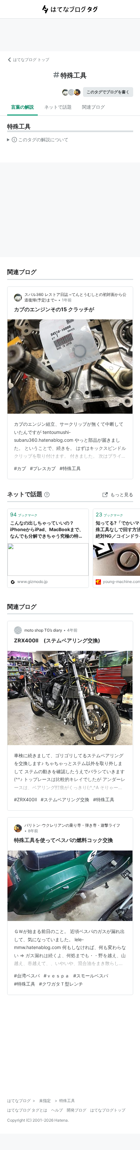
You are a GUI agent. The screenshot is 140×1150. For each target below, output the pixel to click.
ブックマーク (23, 514)
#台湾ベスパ (27, 975)
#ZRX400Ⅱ (25, 799)
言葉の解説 (22, 107)
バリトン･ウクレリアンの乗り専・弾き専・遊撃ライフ (72, 825)
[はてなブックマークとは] (46, 494)
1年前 (67, 300)
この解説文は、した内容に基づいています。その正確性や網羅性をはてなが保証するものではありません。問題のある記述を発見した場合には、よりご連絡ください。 (38, 141)
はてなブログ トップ (31, 59)
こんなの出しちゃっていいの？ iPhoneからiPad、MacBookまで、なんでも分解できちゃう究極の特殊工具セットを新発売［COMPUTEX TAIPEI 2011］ (47, 529)
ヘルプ (57, 1110)
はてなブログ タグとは (27, 1110)
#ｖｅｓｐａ (56, 975)
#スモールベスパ (90, 975)
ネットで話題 (58, 107)
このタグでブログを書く (108, 91)
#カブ (20, 468)
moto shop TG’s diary (43, 630)
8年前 (33, 830)
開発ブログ (76, 1110)
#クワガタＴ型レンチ (61, 984)
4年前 (72, 630)
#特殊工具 (70, 468)
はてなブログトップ (107, 1110)
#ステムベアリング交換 (65, 799)
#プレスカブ (43, 468)
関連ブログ (93, 107)
